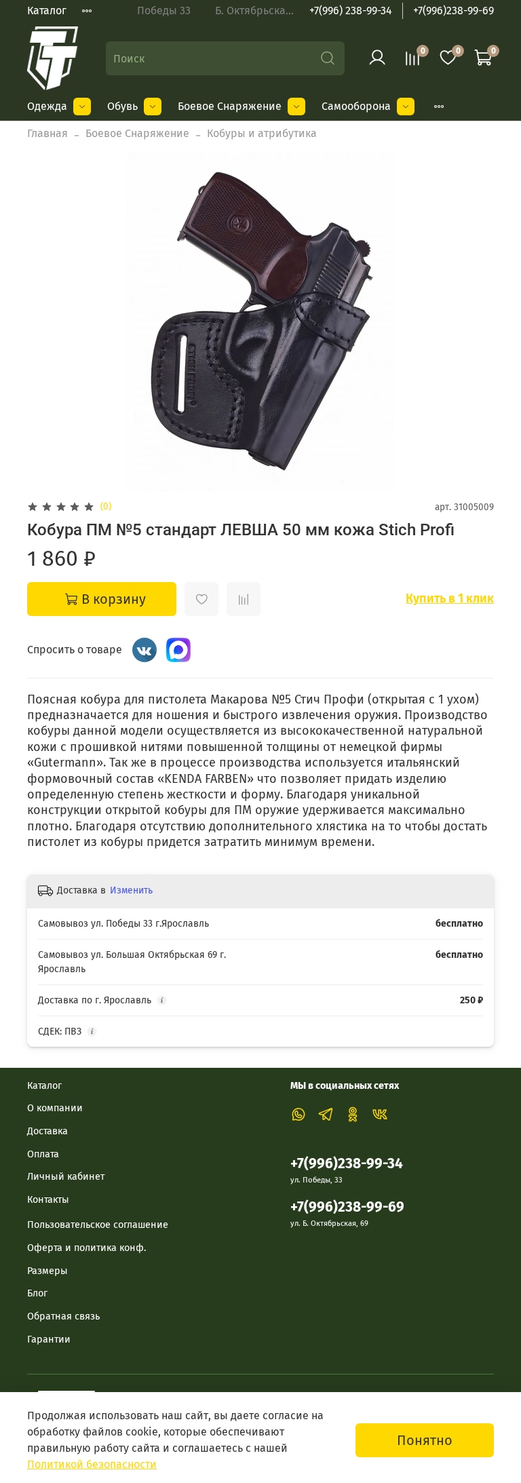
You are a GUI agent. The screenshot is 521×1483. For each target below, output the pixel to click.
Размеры (47, 1271)
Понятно (424, 1440)
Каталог (46, 10)
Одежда (47, 106)
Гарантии (49, 1339)
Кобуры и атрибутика (262, 133)
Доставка (47, 1131)
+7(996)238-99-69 (453, 10)
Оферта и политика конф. (86, 1248)
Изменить (131, 890)
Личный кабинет (65, 1176)
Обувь (122, 106)
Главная (47, 133)
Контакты (48, 1200)
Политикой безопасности (92, 1464)
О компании (55, 1108)
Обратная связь (63, 1316)
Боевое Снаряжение (230, 106)
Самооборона (356, 106)
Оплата (43, 1154)
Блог (37, 1293)
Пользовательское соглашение (97, 1225)
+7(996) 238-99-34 (350, 10)
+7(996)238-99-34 (346, 1163)
